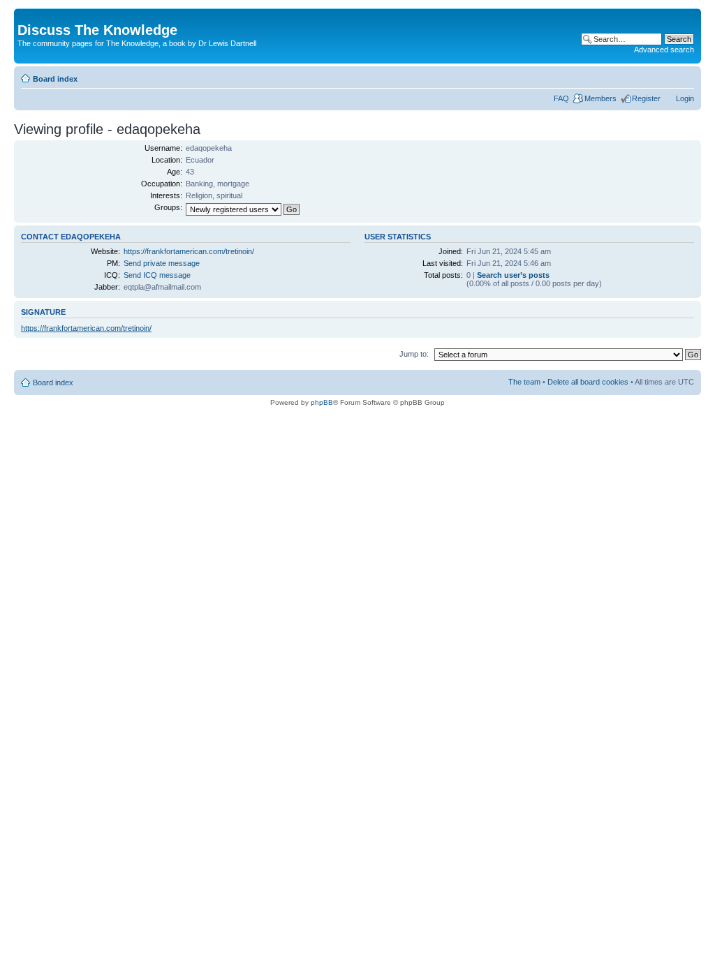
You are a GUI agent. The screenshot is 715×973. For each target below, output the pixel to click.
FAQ (561, 98)
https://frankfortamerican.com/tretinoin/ (189, 251)
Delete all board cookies (587, 382)
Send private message (162, 263)
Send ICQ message (157, 275)
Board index (55, 79)
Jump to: (414, 354)
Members (600, 98)
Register (646, 98)
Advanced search (664, 49)
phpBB (322, 402)
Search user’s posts (513, 275)
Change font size (684, 76)
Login (685, 98)
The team (524, 382)
